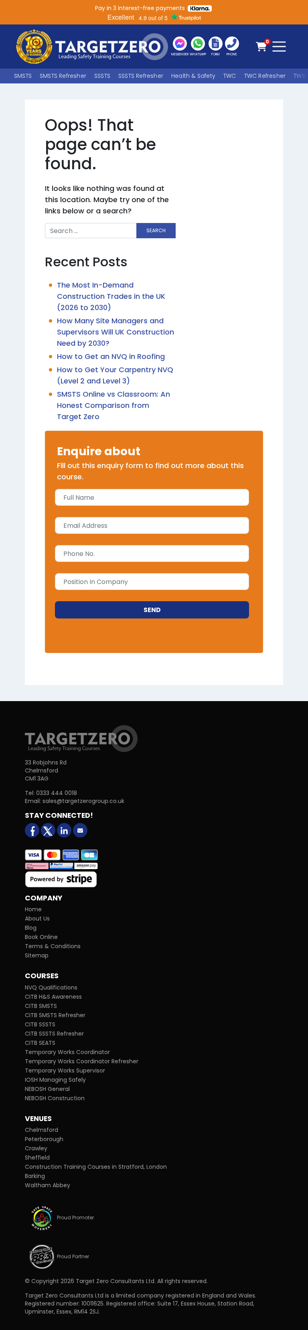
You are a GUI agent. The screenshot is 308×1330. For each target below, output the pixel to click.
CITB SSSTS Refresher (54, 1034)
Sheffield (37, 1158)
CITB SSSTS (40, 1024)
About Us (37, 918)
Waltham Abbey (47, 1185)
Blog (30, 928)
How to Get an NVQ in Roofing (111, 356)
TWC (229, 76)
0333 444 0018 (56, 793)
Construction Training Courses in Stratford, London (96, 1167)
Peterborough (44, 1139)
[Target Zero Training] (81, 738)
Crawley (36, 1148)
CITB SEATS (40, 1043)
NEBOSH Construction (55, 1098)
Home (33, 909)
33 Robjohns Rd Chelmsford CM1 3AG (46, 770)
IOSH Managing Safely (55, 1080)
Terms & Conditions (53, 946)
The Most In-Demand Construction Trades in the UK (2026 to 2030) (111, 296)
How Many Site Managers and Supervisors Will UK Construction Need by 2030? (115, 332)
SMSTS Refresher (63, 76)
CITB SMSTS (41, 1006)
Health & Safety (193, 76)
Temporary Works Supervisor (65, 1070)
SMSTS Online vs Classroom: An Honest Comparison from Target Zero (113, 405)
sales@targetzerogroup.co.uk (83, 801)
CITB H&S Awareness (53, 997)
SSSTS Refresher (140, 76)
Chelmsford (41, 1130)
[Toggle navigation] (279, 46)
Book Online (41, 937)
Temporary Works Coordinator (67, 1052)
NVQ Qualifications (51, 987)
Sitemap (37, 955)
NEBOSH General (47, 1089)
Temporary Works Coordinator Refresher (81, 1061)
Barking (35, 1176)
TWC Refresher (265, 76)
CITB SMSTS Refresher (55, 1015)
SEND (152, 609)
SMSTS (23, 76)
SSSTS (102, 76)
